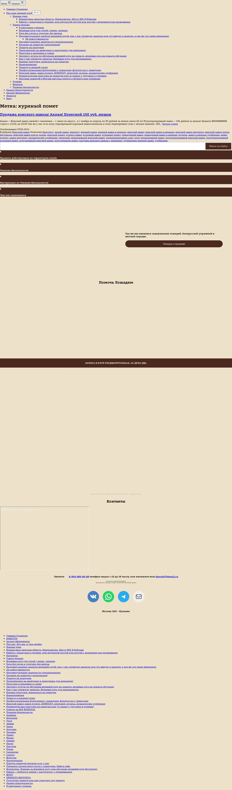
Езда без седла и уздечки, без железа (40, 33)
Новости (11, 95)
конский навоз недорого (189, 132)
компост (75, 132)
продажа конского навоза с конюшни (100, 140)
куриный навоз (92, 135)
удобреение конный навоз (138, 140)
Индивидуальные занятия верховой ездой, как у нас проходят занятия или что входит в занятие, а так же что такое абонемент (94, 36)
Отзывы (17, 81)
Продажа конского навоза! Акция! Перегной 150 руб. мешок (55, 114)
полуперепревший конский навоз (185, 137)
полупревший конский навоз (36, 140)
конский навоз (135, 132)
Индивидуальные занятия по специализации (46, 41)
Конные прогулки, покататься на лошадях (44, 61)
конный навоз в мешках (112, 132)
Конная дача (20, 16)
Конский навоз (21, 132)
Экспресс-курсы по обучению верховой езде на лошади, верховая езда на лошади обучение (73, 56)
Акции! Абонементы (18, 92)
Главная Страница (17, 9)
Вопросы (18, 84)
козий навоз (62, 132)
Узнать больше (21, 24)
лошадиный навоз (132, 135)
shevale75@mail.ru (166, 576)
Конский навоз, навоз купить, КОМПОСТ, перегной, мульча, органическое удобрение (68, 73)
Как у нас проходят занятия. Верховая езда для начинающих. (55, 58)
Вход (9, 98)
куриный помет (111, 135)
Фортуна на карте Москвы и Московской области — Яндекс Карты (116, 494)
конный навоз (89, 132)
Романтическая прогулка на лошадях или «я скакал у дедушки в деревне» (63, 75)
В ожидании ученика (31, 27)
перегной (64, 137)
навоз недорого (18, 137)
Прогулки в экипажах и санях (36, 53)
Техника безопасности (26, 87)
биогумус (48, 132)
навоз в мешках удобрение (204, 135)
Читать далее (170, 123)
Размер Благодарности (19, 90)
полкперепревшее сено (119, 137)
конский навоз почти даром (29, 135)
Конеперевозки (28, 64)
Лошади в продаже (174, 243)
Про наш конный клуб (19, 13)
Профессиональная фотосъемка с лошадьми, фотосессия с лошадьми (60, 70)
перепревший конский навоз (88, 137)
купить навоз (74, 135)
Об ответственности (37, 39)
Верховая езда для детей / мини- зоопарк (43, 30)
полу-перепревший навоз (149, 137)
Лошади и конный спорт (33, 67)
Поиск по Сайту (218, 146)
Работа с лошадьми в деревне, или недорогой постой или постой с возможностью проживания (74, 21)
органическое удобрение (43, 137)
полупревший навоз (66, 140)
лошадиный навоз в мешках (160, 135)
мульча (182, 135)
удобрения (161, 140)
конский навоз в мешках (159, 132)
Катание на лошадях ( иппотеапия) (39, 44)
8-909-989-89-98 (79, 576)
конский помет (56, 135)
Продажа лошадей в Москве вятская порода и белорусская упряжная (59, 78)
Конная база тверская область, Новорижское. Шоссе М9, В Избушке (57, 19)
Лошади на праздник (31, 47)
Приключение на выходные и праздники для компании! (52, 50)
